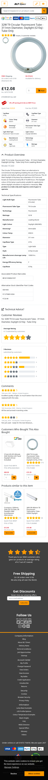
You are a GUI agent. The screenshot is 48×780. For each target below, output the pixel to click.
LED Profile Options (24, 711)
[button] (45, 458)
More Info (9, 533)
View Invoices (24, 673)
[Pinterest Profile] (24, 626)
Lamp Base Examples (24, 708)
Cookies (24, 694)
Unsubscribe (24, 683)
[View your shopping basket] (43, 3)
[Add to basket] (13, 478)
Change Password (24, 666)
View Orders (24, 670)
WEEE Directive (24, 725)
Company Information (24, 636)
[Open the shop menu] (4, 3)
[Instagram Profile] (20, 626)
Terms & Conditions (24, 649)
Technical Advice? (14, 309)
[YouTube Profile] (22, 622)
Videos (24, 734)
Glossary (24, 731)
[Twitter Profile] (18, 622)
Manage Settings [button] (11, 767)
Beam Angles (24, 718)
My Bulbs (24, 676)
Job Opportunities (24, 652)
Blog (24, 639)
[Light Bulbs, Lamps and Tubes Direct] (20, 3)
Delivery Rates (24, 646)
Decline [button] (14, 774)
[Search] (44, 10)
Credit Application (24, 680)
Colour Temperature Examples (24, 714)
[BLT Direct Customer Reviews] (24, 552)
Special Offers (24, 728)
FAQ (24, 721)
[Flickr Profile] (28, 626)
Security (24, 690)
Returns (24, 686)
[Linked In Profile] (30, 622)
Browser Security (24, 697)
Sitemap (24, 655)
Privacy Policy (24, 700)
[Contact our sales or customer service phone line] (36, 3)
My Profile (24, 663)
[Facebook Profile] (26, 622)
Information (24, 705)
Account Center (24, 660)
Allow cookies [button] (34, 774)
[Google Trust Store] (6, 18)
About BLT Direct (24, 642)
